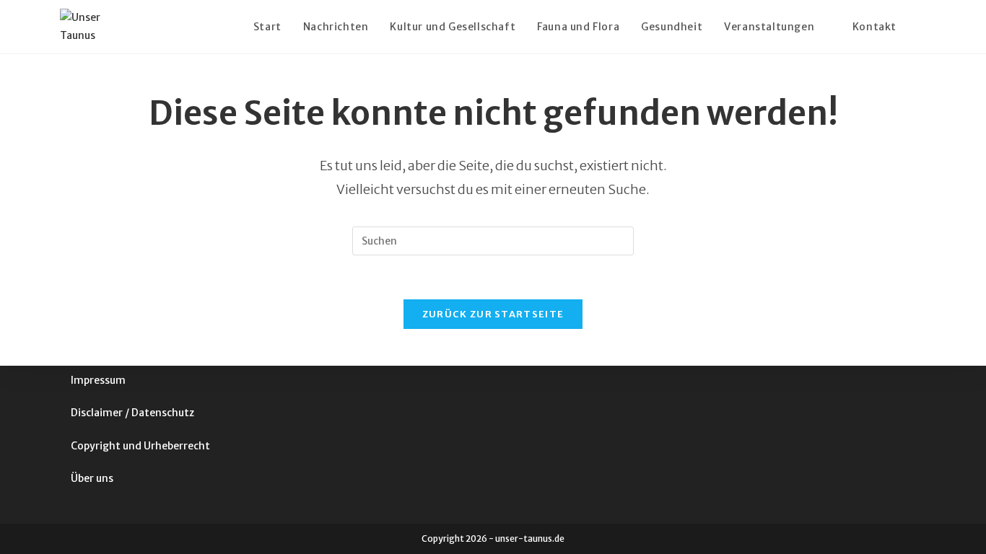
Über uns (92, 478)
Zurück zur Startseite (493, 314)
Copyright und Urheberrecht (140, 445)
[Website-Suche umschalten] (922, 26)
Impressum (98, 380)
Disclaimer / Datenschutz (132, 412)
